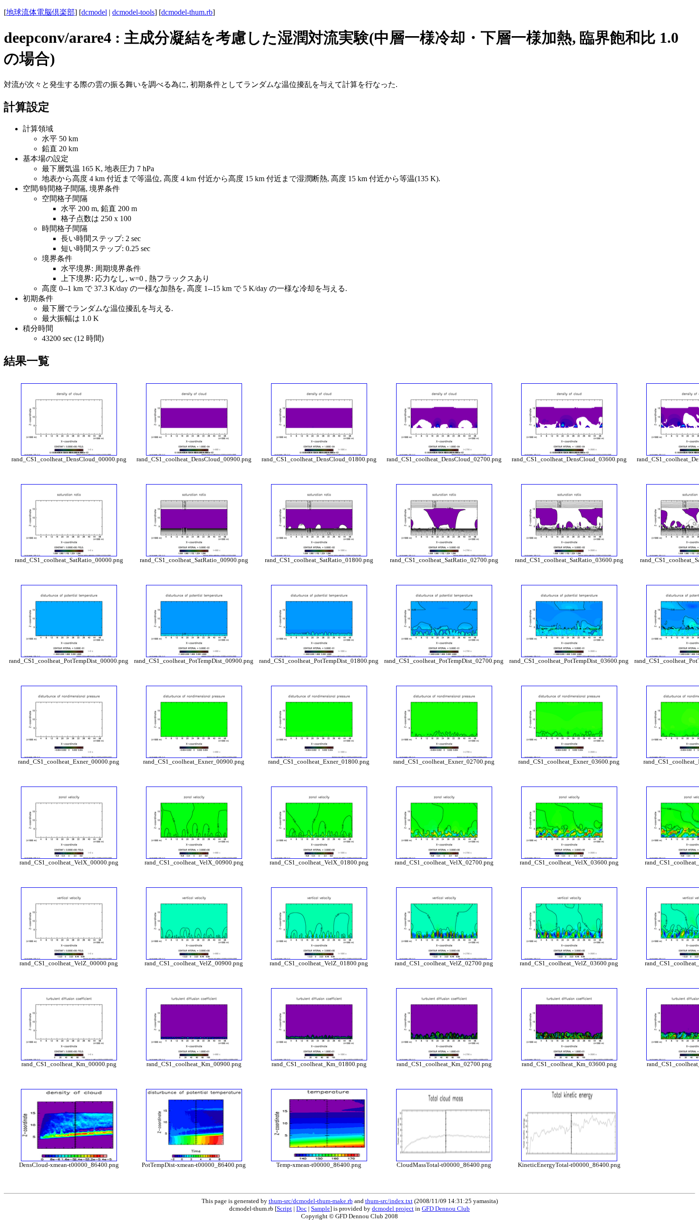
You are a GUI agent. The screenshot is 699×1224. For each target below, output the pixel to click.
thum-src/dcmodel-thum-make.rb (311, 1201)
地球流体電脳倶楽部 (40, 12)
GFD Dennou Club (446, 1208)
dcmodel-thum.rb (187, 12)
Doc (301, 1208)
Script (284, 1208)
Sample (320, 1208)
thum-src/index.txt (389, 1201)
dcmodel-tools (133, 12)
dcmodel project (393, 1208)
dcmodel (94, 12)
